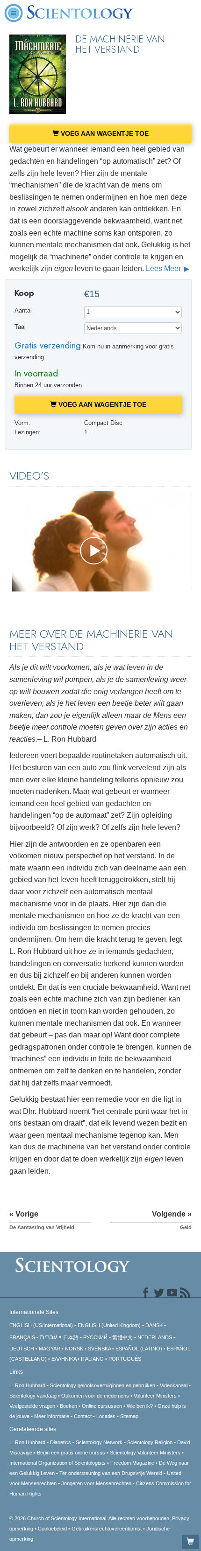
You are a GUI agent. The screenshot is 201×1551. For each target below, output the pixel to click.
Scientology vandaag (33, 1395)
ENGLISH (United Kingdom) (109, 1325)
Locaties (105, 1416)
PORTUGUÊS (124, 1359)
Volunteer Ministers (155, 1395)
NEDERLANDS (154, 1337)
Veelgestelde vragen (32, 1406)
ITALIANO (92, 1359)
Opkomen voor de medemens (95, 1395)
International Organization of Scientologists (57, 1463)
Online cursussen (102, 1406)
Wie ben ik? (140, 1406)
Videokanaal (173, 1385)
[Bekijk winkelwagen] (190, 1542)
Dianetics (60, 1442)
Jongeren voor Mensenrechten (96, 1483)
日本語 (71, 1337)
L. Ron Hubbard (27, 1385)
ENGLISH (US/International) (41, 1325)
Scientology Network (99, 1442)
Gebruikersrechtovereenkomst (107, 1528)
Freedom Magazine (132, 1463)
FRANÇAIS (22, 1337)
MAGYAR (49, 1348)
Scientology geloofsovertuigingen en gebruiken (102, 1385)
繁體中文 (122, 1337)
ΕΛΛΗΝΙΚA (63, 1359)
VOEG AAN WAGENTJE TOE (104, 133)
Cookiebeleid (52, 1528)
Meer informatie (51, 1416)
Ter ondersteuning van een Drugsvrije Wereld (110, 1473)
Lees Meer (164, 268)
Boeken (68, 1406)
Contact (83, 1416)
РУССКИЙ (95, 1337)
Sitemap (129, 1416)
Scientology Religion (149, 1442)
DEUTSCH (21, 1348)
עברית (48, 1337)
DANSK (154, 1325)
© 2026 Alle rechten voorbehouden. (90, 1518)
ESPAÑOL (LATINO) (138, 1348)
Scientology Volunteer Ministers (145, 1452)
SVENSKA (99, 1348)
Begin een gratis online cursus (71, 1452)
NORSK (74, 1348)
